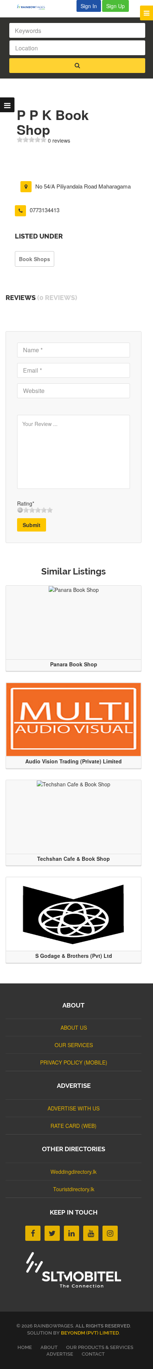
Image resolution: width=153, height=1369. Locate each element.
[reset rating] (20, 510)
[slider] (31, 140)
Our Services (74, 1045)
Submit (31, 525)
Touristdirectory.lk (73, 1189)
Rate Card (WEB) (74, 1125)
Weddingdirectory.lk (74, 1171)
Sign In (89, 6)
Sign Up (115, 6)
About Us (74, 1027)
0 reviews (59, 140)
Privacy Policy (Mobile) (73, 1062)
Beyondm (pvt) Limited (90, 1333)
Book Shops (34, 259)
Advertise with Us (74, 1108)
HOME (24, 1347)
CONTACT (93, 1354)
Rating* (25, 503)
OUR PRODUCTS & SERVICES (99, 1347)
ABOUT (49, 1347)
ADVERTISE (59, 1354)
